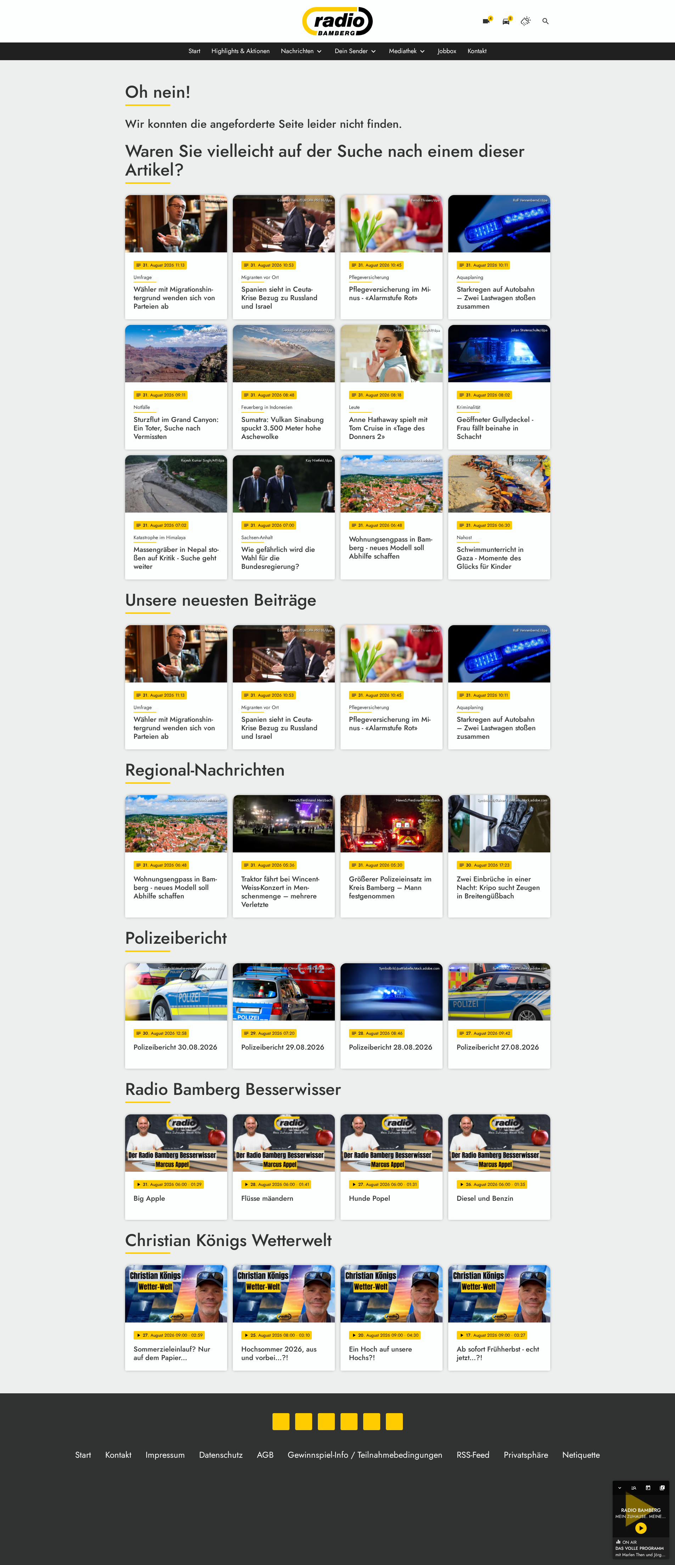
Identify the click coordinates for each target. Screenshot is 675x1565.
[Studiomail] (189, 21)
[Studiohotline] (203, 21)
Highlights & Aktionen (241, 51)
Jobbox (447, 51)
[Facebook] (146, 21)
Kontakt (477, 51)
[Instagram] (160, 21)
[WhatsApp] (132, 21)
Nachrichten (297, 51)
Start (194, 51)
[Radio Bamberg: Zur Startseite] (337, 21)
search (545, 21)
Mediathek (403, 51)
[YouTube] (175, 21)
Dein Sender (351, 51)
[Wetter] (526, 21)
